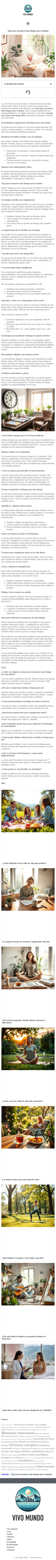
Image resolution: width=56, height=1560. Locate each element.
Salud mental (45, 1466)
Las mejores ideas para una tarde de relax (20, 1179)
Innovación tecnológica (34, 1454)
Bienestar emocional (17, 1433)
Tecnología (11, 1542)
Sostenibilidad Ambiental (23, 1469)
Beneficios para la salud (28, 1430)
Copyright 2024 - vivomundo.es (28, 1557)
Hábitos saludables (33, 1451)
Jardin (9, 1534)
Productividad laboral (26, 1463)
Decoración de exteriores (9, 1439)
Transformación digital (40, 1469)
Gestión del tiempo (11, 1451)
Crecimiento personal (42, 1436)
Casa (9, 1531)
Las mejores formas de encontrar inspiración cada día (25, 942)
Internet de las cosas (29, 1458)
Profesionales (12, 1544)
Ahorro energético (7, 1425)
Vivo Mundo (12, 1529)
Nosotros (10, 1547)
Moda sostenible (39, 1461)
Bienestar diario (41, 1429)
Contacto (11, 1550)
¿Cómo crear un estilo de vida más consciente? (22, 1101)
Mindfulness (25, 1460)
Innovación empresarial (12, 1455)
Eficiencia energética (24, 1445)
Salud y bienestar (8, 1469)
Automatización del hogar (9, 1427)
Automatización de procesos (27, 1427)
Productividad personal (42, 1463)
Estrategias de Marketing (20, 1448)
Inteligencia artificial (11, 1457)
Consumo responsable (26, 1436)
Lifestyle (5, 1474)
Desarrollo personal (43, 1438)
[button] (28, 23)
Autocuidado (41, 1424)
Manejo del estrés (42, 1458)
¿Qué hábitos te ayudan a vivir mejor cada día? (23, 1258)
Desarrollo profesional (10, 1442)
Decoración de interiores (25, 1439)
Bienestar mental (42, 1433)
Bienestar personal (9, 1436)
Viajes (9, 1539)
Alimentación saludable (23, 1424)
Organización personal (10, 1463)
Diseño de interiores (29, 1441)
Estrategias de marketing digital (42, 1448)
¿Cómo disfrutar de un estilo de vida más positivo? (24, 863)
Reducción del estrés (10, 1467)
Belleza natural (14, 1429)
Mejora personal (12, 1461)
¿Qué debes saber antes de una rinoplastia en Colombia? (27, 1410)
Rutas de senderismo (27, 1467)
